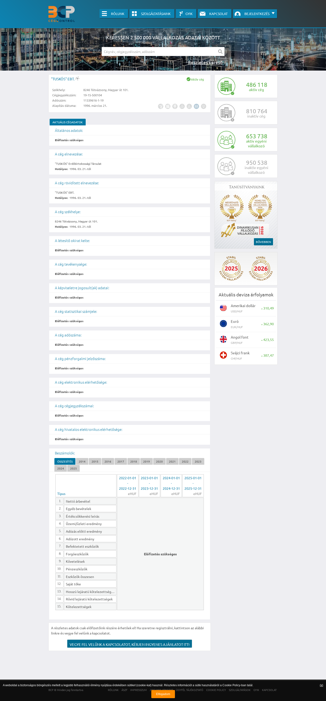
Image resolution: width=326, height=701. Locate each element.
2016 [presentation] (108, 461)
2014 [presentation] (82, 461)
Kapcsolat (218, 13)
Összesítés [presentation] (65, 461)
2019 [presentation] (146, 461)
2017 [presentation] (120, 461)
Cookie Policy (231, 685)
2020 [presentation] (159, 461)
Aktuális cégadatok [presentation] (68, 122)
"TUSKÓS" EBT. (63, 79)
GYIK (189, 13)
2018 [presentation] (133, 461)
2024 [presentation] (60, 468)
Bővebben (263, 242)
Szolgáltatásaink (156, 13)
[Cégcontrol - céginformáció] (61, 14)
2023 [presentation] (198, 461)
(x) (321, 685)
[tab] (68, 122)
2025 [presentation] (73, 468)
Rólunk (117, 13)
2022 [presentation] (185, 461)
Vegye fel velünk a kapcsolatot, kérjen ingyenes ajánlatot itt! (129, 644)
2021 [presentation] (172, 461)
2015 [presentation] (95, 461)
